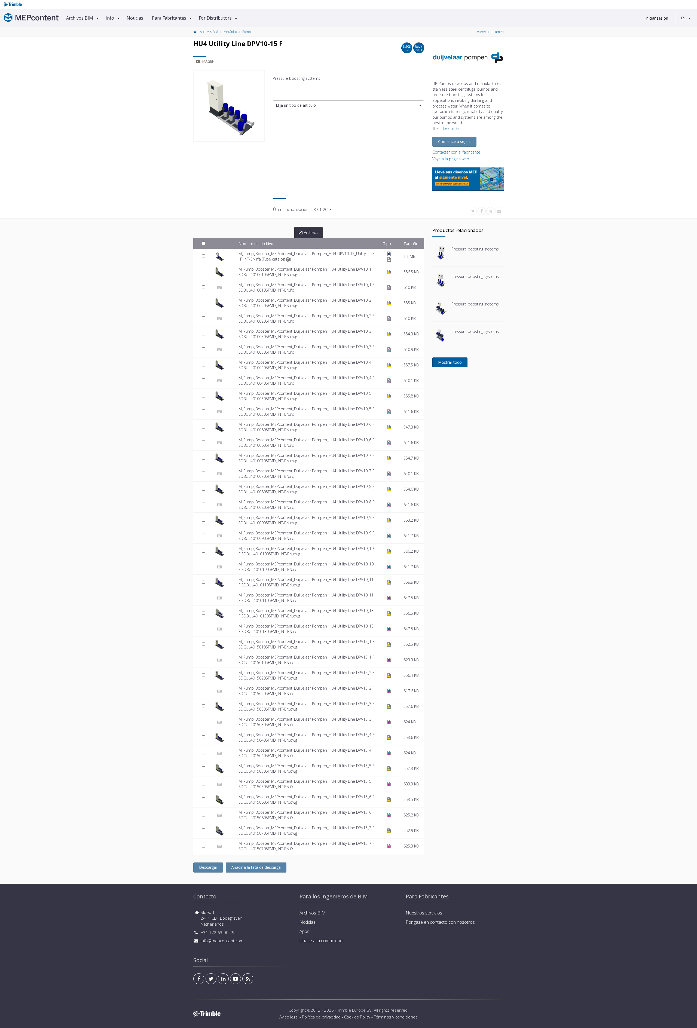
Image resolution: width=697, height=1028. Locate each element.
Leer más (451, 128)
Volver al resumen (490, 31)
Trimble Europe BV (354, 1010)
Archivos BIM (79, 18)
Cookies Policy (357, 1017)
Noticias (135, 18)
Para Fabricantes (169, 18)
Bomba (247, 31)
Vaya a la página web (450, 158)
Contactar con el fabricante (456, 152)
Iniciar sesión (656, 18)
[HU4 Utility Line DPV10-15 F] (229, 106)
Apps (304, 931)
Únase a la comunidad (321, 941)
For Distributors (215, 18)
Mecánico (230, 31)
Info (110, 18)
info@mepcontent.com (222, 940)
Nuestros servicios (424, 913)
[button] (348, 105)
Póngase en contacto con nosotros (440, 922)
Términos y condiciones (396, 1017)
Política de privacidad (321, 1017)
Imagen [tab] (208, 61)
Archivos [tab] (311, 232)
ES (683, 17)
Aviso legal (288, 1017)
